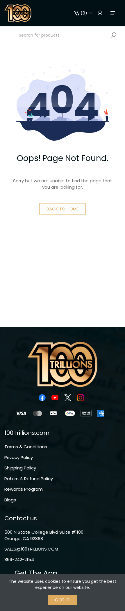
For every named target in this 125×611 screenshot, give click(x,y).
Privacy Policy (18, 457)
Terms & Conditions (25, 447)
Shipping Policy (20, 468)
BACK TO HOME (62, 209)
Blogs (10, 500)
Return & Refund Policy (28, 479)
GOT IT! (62, 600)
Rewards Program (23, 489)
